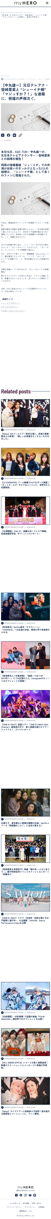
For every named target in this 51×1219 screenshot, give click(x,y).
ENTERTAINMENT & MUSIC (19, 13)
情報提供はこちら (25, 1211)
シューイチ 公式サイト (10, 303)
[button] (47, 3)
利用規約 (41, 1207)
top (2, 13)
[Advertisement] (25, 349)
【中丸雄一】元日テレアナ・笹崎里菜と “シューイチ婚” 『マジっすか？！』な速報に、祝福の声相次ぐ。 (24, 16)
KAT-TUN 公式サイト (9, 306)
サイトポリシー (30, 1207)
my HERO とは (15, 1203)
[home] (25, 3)
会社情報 (26, 1203)
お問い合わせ (36, 1203)
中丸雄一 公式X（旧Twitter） (13, 310)
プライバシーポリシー (14, 1207)
